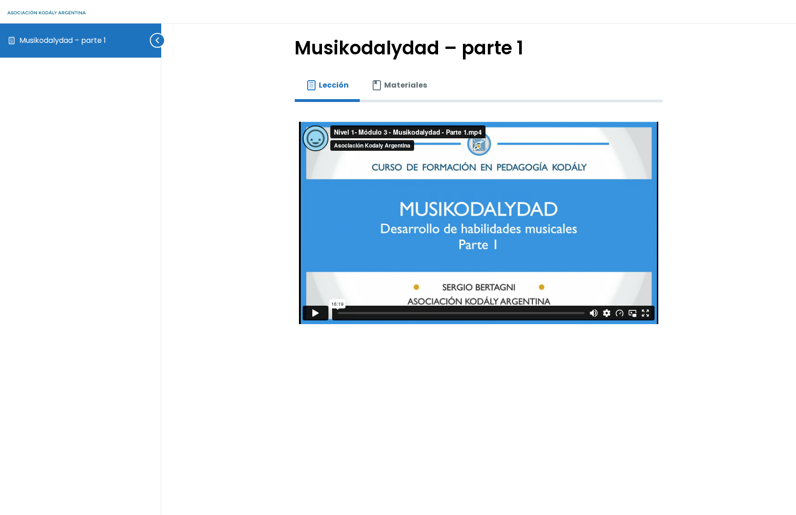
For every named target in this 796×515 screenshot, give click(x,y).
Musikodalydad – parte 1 (62, 40)
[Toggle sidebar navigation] (153, 40)
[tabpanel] (478, 222)
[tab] (327, 85)
